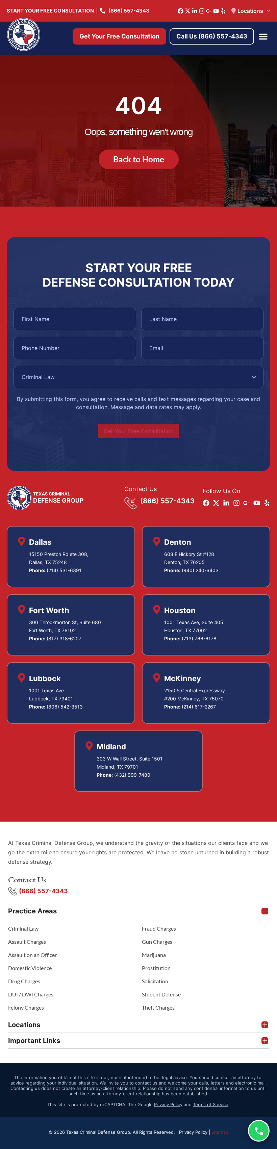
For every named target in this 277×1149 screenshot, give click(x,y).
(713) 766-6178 (199, 638)
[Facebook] (180, 11)
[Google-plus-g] (209, 11)
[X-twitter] (188, 11)
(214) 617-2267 (199, 707)
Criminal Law (23, 928)
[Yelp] (223, 11)
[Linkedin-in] (195, 11)
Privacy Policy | (195, 1132)
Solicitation (155, 981)
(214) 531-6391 (64, 570)
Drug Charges (24, 981)
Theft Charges (158, 1007)
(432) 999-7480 (132, 775)
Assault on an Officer (32, 955)
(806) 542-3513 (65, 707)
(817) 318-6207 (64, 638)
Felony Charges (26, 1007)
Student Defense (161, 994)
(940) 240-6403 (200, 570)
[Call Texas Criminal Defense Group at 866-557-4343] (259, 1131)
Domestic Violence (30, 968)
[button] (263, 36)
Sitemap (219, 1132)
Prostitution (156, 968)
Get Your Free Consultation (138, 431)
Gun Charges (157, 941)
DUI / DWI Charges (30, 994)
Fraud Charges (159, 928)
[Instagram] (202, 11)
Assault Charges (27, 941)
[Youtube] (216, 11)
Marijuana (154, 955)
